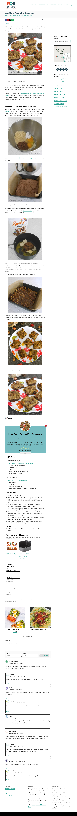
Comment (7, 640)
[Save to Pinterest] (8, 20)
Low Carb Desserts (12, 15)
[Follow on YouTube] (66, 69)
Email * (25, 653)
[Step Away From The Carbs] (12, 5)
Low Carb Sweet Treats (21, 15)
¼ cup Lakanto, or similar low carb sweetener (21, 463)
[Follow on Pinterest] (63, 69)
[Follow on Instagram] (60, 69)
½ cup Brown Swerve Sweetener (17, 480)
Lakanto (7, 111)
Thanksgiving (29, 15)
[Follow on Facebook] (57, 69)
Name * (8, 653)
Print (25, 453)
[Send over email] (12, 20)
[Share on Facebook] (6, 20)
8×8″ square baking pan (26, 158)
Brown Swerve (27, 210)
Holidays (6, 15)
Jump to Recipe (10, 23)
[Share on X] (10, 20)
